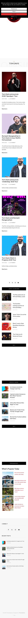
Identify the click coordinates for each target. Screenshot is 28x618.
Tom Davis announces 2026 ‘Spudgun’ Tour (10, 95)
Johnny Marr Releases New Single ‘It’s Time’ (15, 553)
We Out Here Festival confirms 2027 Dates (15, 566)
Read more (4, 108)
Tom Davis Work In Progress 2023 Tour (9, 259)
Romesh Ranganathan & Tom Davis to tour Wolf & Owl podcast (11, 138)
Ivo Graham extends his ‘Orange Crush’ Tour (15, 541)
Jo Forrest (12, 98)
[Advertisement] (14, 40)
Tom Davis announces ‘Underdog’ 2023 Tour (10, 181)
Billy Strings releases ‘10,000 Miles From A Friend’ (19, 490)
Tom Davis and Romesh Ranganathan (11, 219)
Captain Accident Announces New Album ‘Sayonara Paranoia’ (17, 395)
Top (14, 615)
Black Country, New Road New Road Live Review (18, 325)
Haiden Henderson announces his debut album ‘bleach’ (19, 506)
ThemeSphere (22, 612)
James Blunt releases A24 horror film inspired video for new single (20, 482)
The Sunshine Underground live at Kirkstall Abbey (18, 305)
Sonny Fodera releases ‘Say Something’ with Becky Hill (19, 498)
